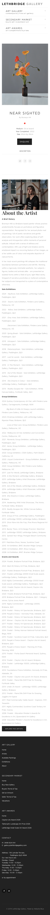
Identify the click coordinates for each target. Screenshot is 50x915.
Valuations (6, 801)
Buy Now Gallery (8, 785)
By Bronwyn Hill (25, 117)
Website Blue (39, 909)
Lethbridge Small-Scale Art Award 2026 (17, 828)
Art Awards (17, 29)
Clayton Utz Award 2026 (11, 820)
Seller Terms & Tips (9, 797)
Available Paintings (9, 758)
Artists (4, 754)
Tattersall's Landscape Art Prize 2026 (16, 824)
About (4, 766)
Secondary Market (19, 20)
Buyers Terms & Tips (9, 789)
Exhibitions (6, 762)
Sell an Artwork (7, 793)
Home (4, 750)
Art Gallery (19, 12)
